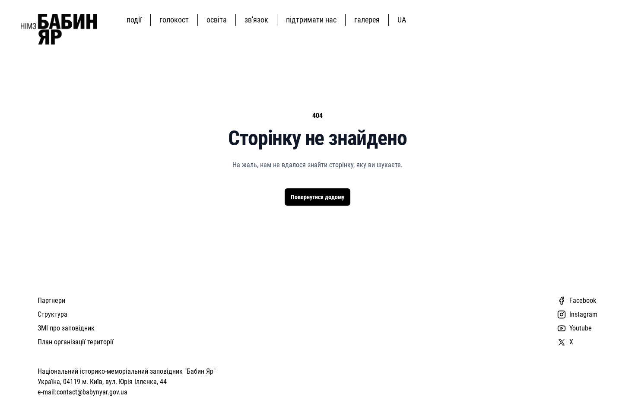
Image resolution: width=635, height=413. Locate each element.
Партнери (51, 300)
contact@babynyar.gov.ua (92, 392)
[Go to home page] (59, 29)
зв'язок (256, 19)
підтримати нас (311, 19)
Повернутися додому (317, 197)
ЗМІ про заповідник (66, 328)
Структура (52, 314)
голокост (174, 19)
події (134, 19)
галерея (367, 19)
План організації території (76, 342)
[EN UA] (403, 19)
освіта (216, 19)
